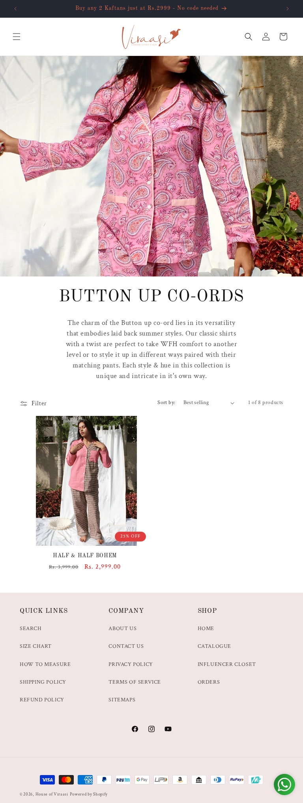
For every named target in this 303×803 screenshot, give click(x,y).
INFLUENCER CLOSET (227, 664)
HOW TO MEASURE (45, 664)
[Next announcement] (287, 8)
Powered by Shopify (89, 794)
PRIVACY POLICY (130, 664)
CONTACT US (126, 646)
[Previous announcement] (15, 8)
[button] (16, 36)
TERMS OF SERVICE (134, 682)
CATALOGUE (214, 646)
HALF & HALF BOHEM (85, 555)
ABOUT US (122, 628)
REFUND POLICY (42, 699)
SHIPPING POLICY (43, 682)
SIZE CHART (36, 646)
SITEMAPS (121, 699)
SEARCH (31, 628)
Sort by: (166, 402)
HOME (206, 628)
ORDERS (209, 682)
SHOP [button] (207, 611)
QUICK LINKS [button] (44, 611)
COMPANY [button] (126, 611)
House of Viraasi (52, 794)
